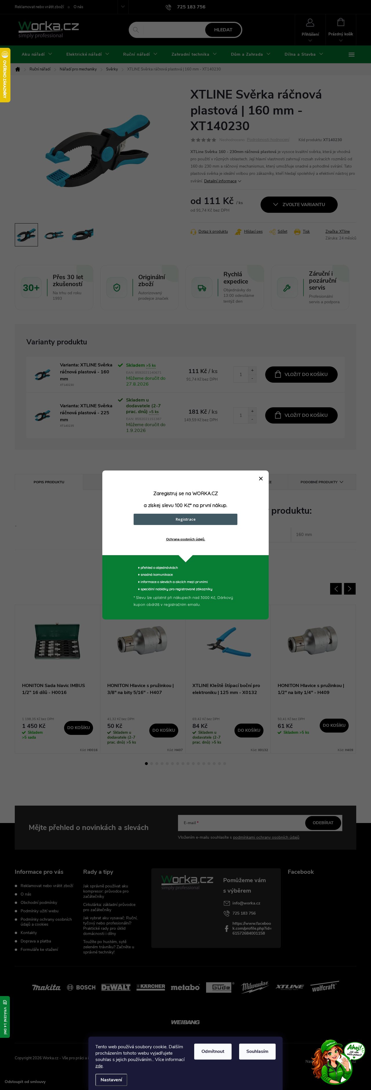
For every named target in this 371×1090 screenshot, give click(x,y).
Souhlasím (257, 1051)
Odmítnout (212, 1051)
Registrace (186, 519)
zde (99, 1066)
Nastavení (111, 1080)
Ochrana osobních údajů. (185, 539)
